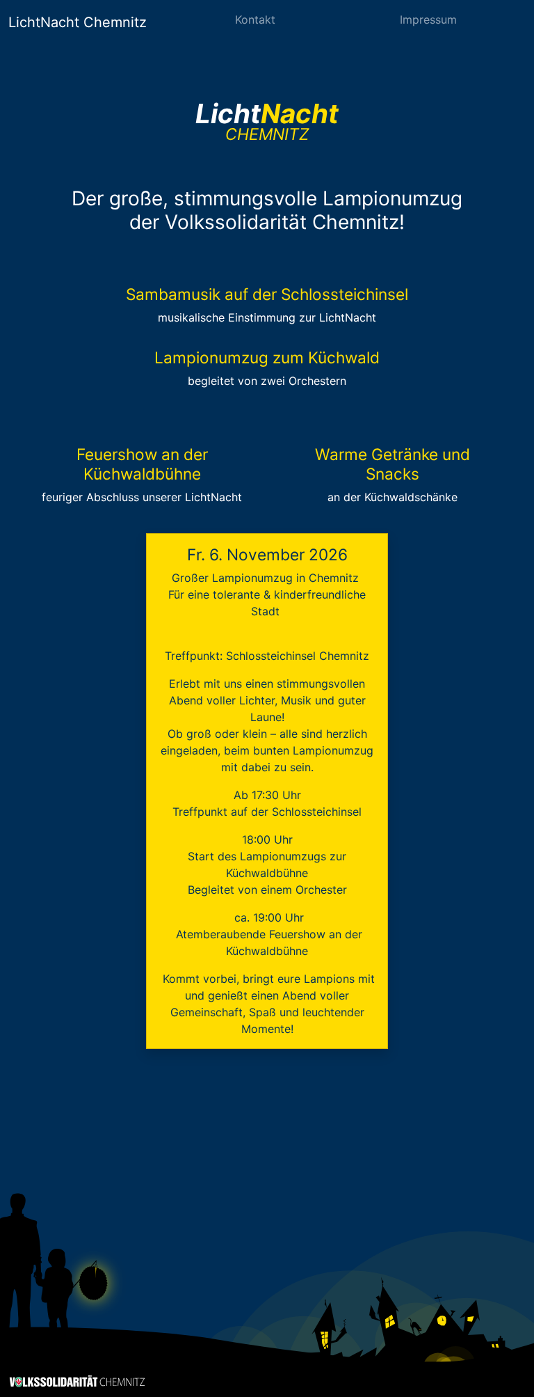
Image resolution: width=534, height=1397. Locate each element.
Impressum (428, 19)
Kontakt (255, 19)
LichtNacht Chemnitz (77, 22)
